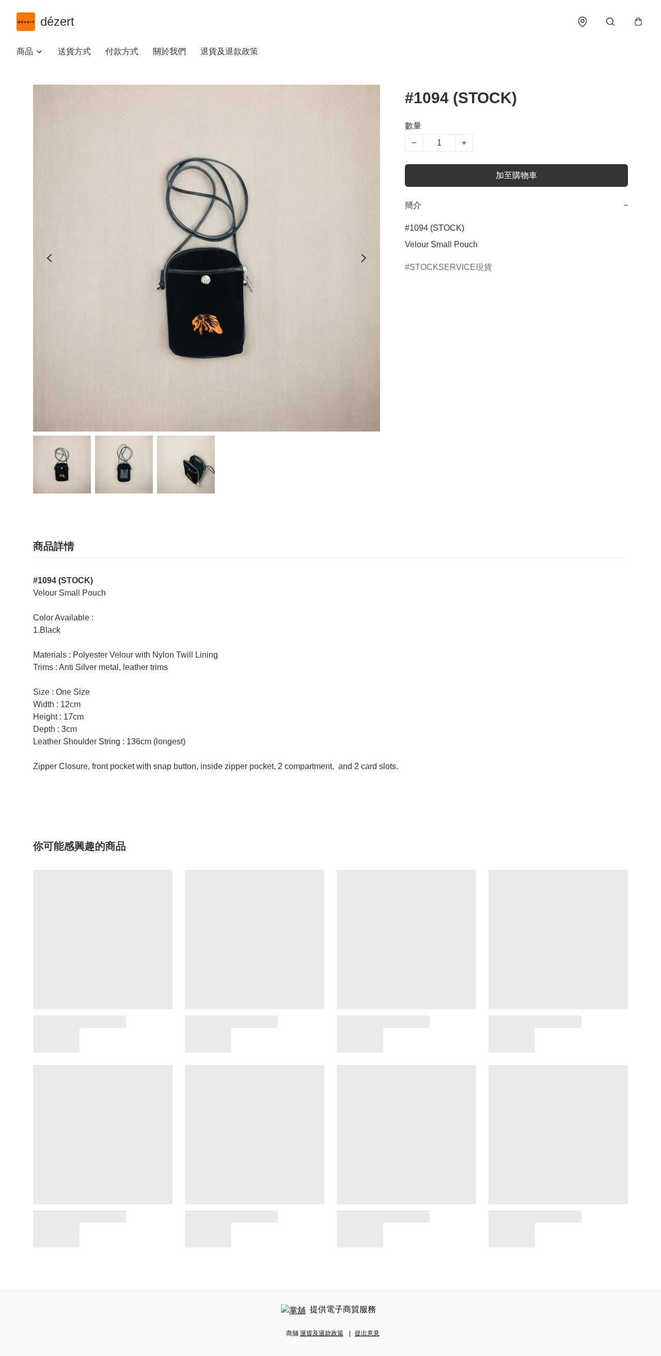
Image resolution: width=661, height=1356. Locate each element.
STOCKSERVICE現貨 (451, 267)
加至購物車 (516, 175)
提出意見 (367, 1333)
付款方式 (121, 51)
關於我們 (169, 51)
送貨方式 (74, 51)
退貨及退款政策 (229, 51)
